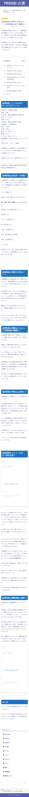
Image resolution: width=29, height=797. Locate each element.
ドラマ (7, 763)
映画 (6, 767)
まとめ (9, 94)
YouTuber (8, 734)
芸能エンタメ (4, 18)
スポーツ (7, 759)
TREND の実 (14, 3)
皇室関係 (7, 771)
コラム (7, 755)
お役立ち (7, 742)
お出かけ (7, 738)
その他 (7, 746)
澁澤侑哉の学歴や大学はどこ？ (16, 74)
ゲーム (7, 751)
